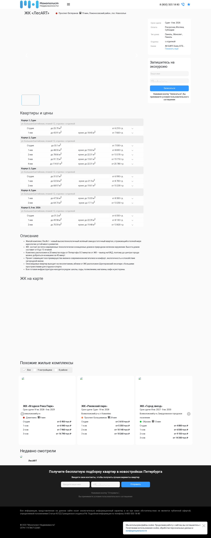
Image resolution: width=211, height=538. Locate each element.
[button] (30, 99)
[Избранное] (189, 4)
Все (29, 370)
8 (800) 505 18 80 (169, 4)
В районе (63, 370)
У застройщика (45, 370)
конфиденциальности (136, 531)
